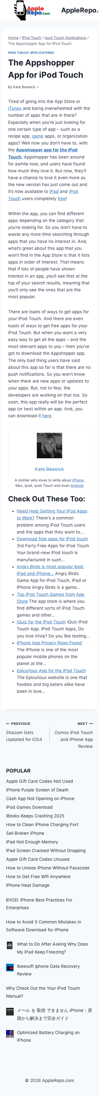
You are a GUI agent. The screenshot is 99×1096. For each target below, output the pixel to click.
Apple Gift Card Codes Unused (38, 859)
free (62, 198)
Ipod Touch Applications (31, 53)
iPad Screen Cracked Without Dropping (46, 850)
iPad (54, 191)
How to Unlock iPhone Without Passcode (48, 867)
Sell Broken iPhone (25, 833)
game (37, 136)
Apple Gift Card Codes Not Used (39, 781)
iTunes (15, 108)
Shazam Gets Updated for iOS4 (24, 732)
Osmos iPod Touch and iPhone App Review (74, 735)
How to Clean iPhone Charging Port (42, 824)
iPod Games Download (29, 807)
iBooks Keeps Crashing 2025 (35, 815)
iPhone (78, 480)
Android (77, 485)
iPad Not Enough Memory (32, 841)
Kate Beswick (24, 87)
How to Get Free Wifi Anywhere (38, 876)
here (46, 415)
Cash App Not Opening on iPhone (40, 798)
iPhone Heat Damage (28, 885)
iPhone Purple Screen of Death (37, 789)
